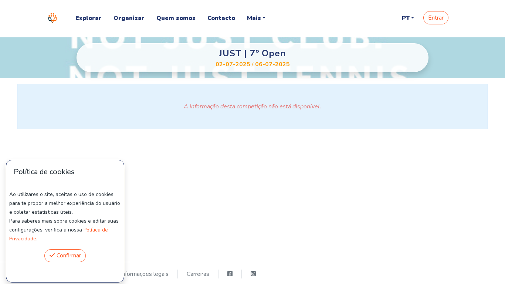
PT (406, 18)
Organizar (129, 18)
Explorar (88, 18)
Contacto (221, 18)
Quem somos (176, 18)
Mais (254, 18)
